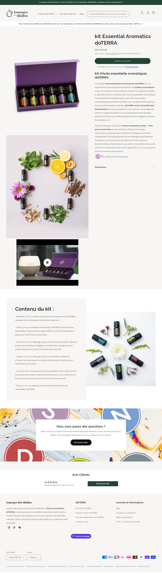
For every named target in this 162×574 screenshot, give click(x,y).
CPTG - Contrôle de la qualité (128, 522)
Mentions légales (143, 566)
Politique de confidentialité (57, 566)
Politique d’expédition (94, 566)
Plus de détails (132, 66)
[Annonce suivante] (155, 2)
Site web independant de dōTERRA (90, 517)
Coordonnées (108, 566)
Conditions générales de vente (126, 566)
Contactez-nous (82, 522)
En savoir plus (81, 442)
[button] (47, 14)
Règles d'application (124, 517)
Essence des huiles (18, 566)
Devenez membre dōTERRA (86, 513)
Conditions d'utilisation (126, 513)
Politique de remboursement (35, 566)
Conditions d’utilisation (76, 566)
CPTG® (143, 125)
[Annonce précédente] (7, 2)
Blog (118, 508)
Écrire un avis (103, 483)
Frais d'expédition (112, 53)
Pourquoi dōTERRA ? (84, 508)
